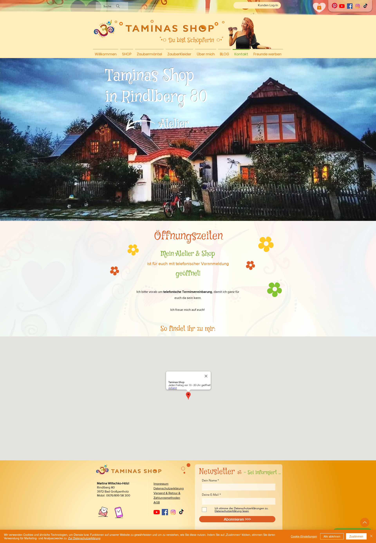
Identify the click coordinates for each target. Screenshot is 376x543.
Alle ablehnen (332, 536)
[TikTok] (365, 6)
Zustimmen (356, 536)
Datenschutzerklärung (169, 488)
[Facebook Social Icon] (349, 6)
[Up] (364, 522)
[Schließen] (371, 536)
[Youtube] (342, 6)
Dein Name (209, 480)
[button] (319, 7)
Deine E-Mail (210, 494)
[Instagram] (357, 6)
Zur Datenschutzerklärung (84, 538)
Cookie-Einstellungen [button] (304, 536)
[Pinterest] (334, 5)
